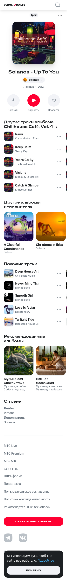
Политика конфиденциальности (27, 499)
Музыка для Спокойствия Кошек (14, 381)
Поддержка (12, 484)
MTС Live (10, 446)
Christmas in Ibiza (49, 245)
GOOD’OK (11, 469)
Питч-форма (13, 476)
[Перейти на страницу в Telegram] (8, 537)
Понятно (33, 570)
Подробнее (46, 560)
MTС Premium (14, 453)
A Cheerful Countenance (14, 247)
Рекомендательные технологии (27, 507)
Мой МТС (10, 461)
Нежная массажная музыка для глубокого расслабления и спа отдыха (48, 381)
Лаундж (29, 87)
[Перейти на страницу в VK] (23, 537)
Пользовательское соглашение (27, 491)
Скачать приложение (33, 521)
